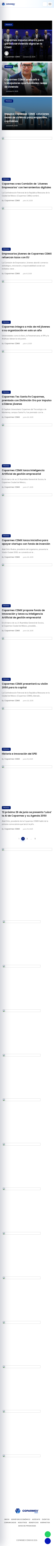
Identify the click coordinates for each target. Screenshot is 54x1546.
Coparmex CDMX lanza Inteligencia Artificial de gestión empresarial (23, 472)
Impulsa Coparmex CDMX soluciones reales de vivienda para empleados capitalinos (26, 117)
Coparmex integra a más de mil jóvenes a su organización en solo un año (26, 328)
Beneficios (34, 1522)
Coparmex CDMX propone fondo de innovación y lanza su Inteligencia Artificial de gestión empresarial (23, 614)
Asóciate (36, 1519)
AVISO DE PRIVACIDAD (27, 1526)
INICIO (6, 1519)
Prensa (9, 25)
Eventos (46, 1519)
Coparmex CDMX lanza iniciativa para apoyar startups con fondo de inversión (26, 542)
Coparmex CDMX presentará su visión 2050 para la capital (25, 685)
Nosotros (22, 1522)
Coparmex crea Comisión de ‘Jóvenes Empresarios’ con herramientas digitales (26, 185)
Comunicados (10, 1522)
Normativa (45, 1522)
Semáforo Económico (20, 1519)
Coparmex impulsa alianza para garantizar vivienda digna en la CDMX (24, 43)
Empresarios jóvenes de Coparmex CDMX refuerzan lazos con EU (27, 255)
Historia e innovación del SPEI (19, 754)
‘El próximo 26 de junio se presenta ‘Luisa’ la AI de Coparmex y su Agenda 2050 (27, 814)
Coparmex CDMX (12, 56)
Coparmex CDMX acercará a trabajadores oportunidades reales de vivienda (25, 83)
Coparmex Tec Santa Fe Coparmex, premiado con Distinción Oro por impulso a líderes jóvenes (26, 400)
